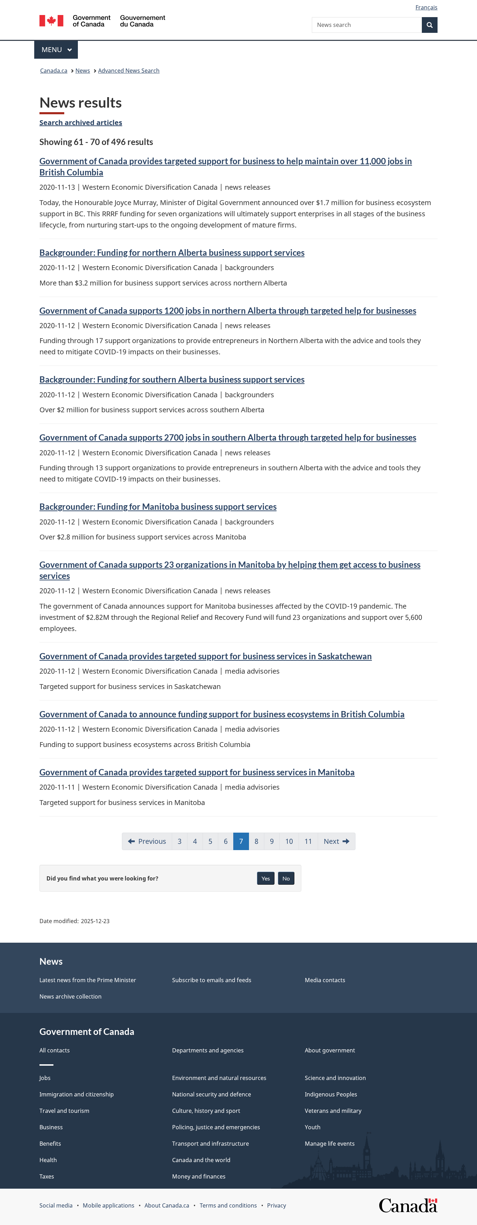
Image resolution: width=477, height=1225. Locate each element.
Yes (266, 878)
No (286, 878)
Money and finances (199, 1176)
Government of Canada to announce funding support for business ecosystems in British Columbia (222, 714)
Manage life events (330, 1143)
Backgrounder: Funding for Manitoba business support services (158, 506)
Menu (53, 49)
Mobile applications (108, 1205)
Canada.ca (53, 70)
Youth (313, 1127)
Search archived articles (80, 122)
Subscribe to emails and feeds (211, 980)
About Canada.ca (167, 1205)
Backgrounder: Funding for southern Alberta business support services (171, 379)
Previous (152, 841)
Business (51, 1127)
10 (289, 841)
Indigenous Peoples (331, 1094)
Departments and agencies (208, 1050)
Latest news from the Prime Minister (87, 980)
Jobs (45, 1078)
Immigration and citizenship (76, 1094)
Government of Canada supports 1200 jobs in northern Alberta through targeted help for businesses (227, 310)
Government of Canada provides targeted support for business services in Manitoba (197, 772)
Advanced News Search (129, 70)
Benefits (50, 1143)
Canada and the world (201, 1160)
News (82, 70)
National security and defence (211, 1094)
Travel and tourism (64, 1111)
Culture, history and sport (206, 1111)
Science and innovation (335, 1078)
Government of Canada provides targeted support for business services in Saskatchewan (205, 656)
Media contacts (325, 980)
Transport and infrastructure (210, 1143)
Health (48, 1160)
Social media (56, 1205)
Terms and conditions (228, 1205)
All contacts (54, 1050)
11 (308, 841)
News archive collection (70, 996)
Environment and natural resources (219, 1078)
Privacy (276, 1205)
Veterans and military (333, 1111)
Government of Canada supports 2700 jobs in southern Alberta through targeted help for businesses (227, 437)
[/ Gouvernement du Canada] (102, 22)
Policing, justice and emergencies (216, 1127)
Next (331, 841)
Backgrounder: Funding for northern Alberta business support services (171, 252)
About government (330, 1050)
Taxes (46, 1176)
